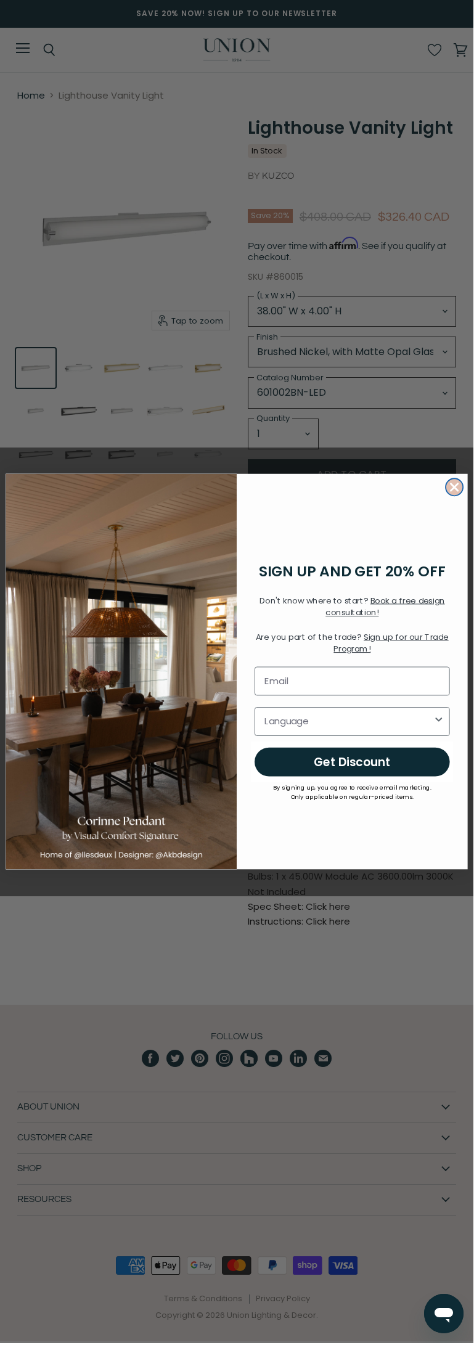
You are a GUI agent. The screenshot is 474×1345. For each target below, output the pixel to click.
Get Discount (352, 761)
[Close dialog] (454, 487)
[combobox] (348, 721)
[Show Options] (438, 721)
